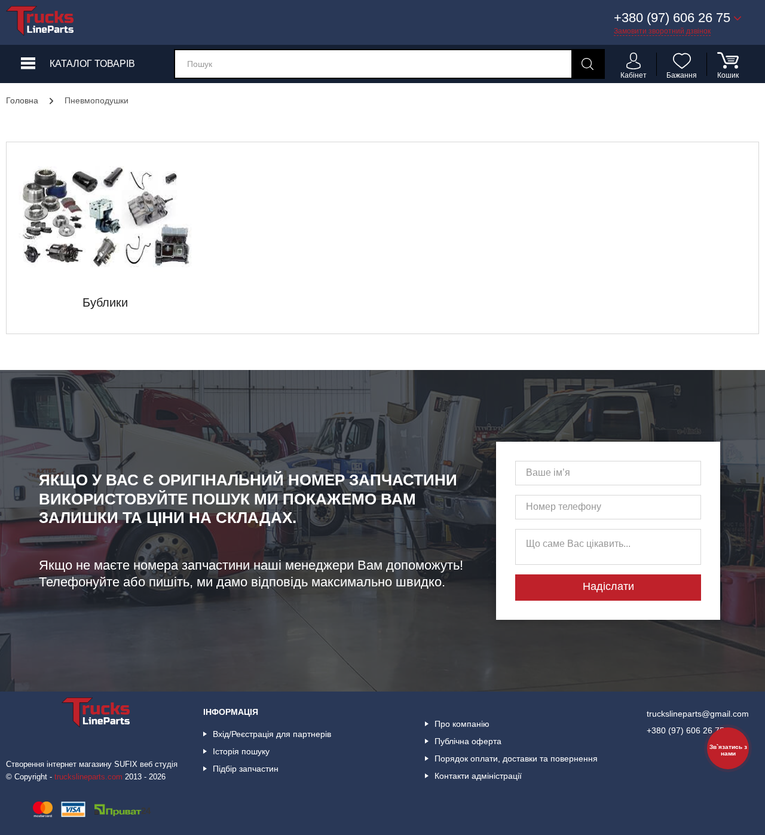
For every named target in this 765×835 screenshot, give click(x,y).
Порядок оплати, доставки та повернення (516, 758)
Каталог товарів (92, 64)
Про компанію (461, 724)
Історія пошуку (241, 751)
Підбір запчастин (246, 768)
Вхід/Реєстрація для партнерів (272, 734)
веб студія (159, 764)
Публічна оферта (467, 741)
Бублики (105, 302)
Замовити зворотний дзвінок (662, 31)
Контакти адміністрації (478, 776)
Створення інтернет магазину (59, 764)
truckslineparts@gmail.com (698, 713)
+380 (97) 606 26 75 (685, 730)
